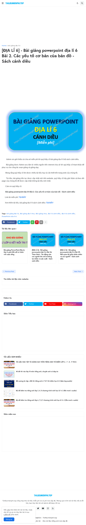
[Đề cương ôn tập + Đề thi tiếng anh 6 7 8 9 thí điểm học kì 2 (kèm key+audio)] (9, 383)
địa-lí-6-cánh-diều (68, 214)
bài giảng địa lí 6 (14, 45)
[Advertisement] (43, 26)
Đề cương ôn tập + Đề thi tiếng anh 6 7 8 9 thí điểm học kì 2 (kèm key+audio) (44, 381)
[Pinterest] (37, 222)
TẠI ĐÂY (22, 197)
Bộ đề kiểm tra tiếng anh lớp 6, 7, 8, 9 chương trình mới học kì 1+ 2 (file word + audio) (47, 400)
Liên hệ (37, 521)
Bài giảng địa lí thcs (27, 214)
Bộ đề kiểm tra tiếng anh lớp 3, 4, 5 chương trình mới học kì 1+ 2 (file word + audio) (46, 391)
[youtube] (43, 508)
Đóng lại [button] (9, 519)
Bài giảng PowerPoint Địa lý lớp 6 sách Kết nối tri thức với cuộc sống (14, 252)
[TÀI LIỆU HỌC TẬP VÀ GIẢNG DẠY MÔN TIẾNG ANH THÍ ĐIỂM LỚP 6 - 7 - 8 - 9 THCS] (9, 364)
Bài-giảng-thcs (41, 214)
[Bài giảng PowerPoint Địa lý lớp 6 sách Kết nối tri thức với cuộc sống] (15, 239)
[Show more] (45, 222)
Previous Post (9, 271)
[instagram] (48, 508)
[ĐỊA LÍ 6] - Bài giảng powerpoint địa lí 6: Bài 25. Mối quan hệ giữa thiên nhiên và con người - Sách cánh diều (71, 254)
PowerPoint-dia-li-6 (9, 216)
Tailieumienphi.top (50, 518)
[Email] (41, 222)
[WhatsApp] (32, 222)
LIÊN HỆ (7, 515)
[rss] (53, 508)
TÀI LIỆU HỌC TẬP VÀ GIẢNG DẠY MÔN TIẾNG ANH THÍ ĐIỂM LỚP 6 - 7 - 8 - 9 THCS (46, 362)
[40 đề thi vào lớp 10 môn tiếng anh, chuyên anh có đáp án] (9, 374)
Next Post (77, 271)
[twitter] (38, 508)
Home (4, 45)
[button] (2, 3)
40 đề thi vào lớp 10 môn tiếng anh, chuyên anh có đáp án (37, 371)
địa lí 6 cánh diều (54, 214)
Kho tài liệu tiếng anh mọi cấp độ (55, 521)
